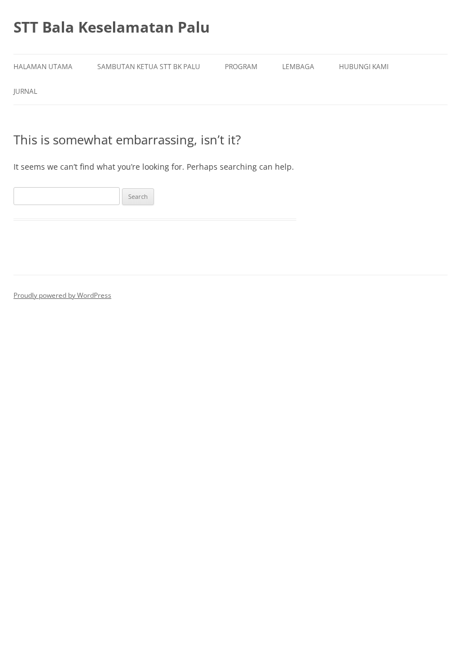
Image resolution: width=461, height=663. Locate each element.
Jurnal (25, 91)
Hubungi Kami (363, 66)
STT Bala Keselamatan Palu (111, 27)
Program (241, 66)
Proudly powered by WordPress (62, 295)
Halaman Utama (43, 66)
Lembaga (298, 66)
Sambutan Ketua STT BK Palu (148, 66)
